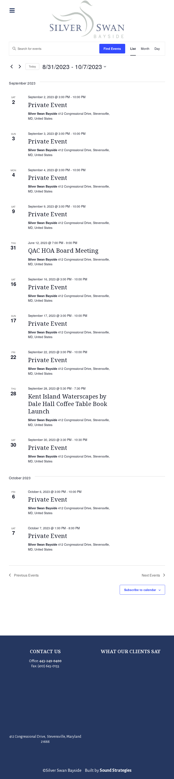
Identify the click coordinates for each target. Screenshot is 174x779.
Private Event (47, 105)
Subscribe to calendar (140, 590)
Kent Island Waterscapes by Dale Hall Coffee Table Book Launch (67, 403)
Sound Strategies (116, 770)
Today (32, 66)
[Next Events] (19, 66)
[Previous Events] (11, 66)
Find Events (112, 48)
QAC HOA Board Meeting (63, 250)
